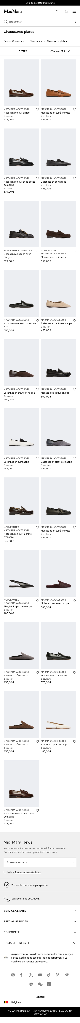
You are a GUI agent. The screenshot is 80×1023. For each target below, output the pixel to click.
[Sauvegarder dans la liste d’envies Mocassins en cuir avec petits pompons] (37, 178)
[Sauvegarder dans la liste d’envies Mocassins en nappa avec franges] (37, 251)
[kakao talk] (31, 984)
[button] (20, 51)
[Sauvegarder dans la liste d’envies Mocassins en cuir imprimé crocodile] (37, 527)
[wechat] (40, 984)
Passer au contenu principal (18, 2)
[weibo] (66, 975)
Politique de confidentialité (28, 872)
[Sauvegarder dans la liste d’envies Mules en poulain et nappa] (74, 600)
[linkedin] (48, 984)
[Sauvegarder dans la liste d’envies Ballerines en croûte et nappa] (74, 320)
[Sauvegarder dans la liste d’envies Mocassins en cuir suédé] (74, 251)
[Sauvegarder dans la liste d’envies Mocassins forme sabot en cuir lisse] (37, 320)
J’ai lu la (24, 872)
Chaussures (36, 41)
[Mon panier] (66, 11)
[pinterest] (57, 975)
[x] (31, 975)
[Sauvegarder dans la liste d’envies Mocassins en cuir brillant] (37, 109)
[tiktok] (48, 975)
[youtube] (40, 975)
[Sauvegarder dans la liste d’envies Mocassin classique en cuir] (74, 389)
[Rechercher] (74, 22)
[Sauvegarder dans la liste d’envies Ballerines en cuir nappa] (74, 178)
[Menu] (74, 11)
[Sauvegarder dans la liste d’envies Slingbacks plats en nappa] (37, 600)
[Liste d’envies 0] (57, 11)
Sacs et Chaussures (14, 41)
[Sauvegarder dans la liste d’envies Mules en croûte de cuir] (37, 672)
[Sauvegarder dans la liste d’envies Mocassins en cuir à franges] (74, 109)
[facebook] (22, 975)
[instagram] (13, 975)
